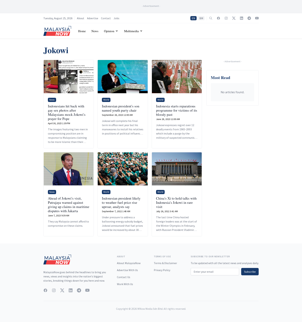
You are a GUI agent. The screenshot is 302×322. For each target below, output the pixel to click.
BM (201, 18)
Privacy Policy (162, 270)
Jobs (116, 18)
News (94, 31)
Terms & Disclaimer (165, 263)
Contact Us (123, 277)
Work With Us (125, 284)
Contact (106, 18)
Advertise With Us (127, 270)
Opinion (109, 31)
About (80, 18)
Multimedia (131, 31)
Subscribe (250, 271)
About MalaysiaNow (129, 263)
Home (82, 31)
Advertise (92, 18)
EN (193, 18)
